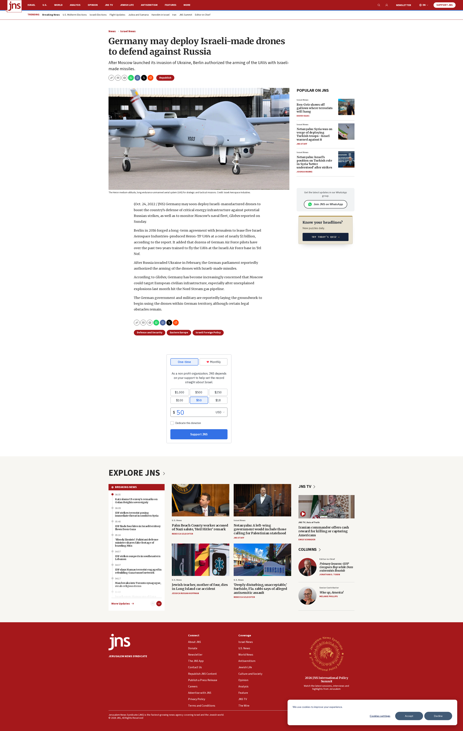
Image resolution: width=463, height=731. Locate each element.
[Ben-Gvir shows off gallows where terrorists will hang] (346, 107)
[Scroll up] (153, 603)
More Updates (120, 603)
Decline (438, 715)
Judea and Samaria (138, 15)
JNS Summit (185, 15)
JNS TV (109, 5)
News (112, 31)
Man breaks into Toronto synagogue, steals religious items (138, 584)
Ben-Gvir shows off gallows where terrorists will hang (314, 108)
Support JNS (444, 5)
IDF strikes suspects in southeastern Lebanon (137, 558)
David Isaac (303, 115)
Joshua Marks (304, 171)
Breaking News (126, 487)
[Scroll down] (159, 603)
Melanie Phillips (328, 596)
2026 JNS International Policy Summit (326, 679)
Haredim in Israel (160, 15)
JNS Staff (302, 143)
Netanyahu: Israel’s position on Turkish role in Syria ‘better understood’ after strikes (314, 162)
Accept (409, 715)
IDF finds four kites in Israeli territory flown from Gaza (138, 528)
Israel (31, 5)
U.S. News (177, 520)
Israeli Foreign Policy (208, 332)
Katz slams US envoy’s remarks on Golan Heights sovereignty (136, 501)
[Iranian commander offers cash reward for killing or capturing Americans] (326, 506)
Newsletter (403, 5)
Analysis (75, 5)
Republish (165, 78)
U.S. (45, 5)
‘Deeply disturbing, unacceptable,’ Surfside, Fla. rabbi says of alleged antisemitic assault (260, 589)
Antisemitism (149, 5)
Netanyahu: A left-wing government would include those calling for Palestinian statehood (260, 529)
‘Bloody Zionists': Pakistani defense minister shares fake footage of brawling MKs (136, 542)
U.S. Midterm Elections (75, 15)
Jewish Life (127, 5)
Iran (174, 15)
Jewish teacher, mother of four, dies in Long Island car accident (200, 587)
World (58, 5)
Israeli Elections (98, 15)
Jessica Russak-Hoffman (185, 593)
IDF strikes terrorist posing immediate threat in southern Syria (136, 514)
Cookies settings (380, 715)
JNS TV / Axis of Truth (309, 522)
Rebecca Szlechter (182, 533)
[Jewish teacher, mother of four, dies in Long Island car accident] (200, 560)
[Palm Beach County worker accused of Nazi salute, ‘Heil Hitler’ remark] (200, 500)
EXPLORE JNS (135, 473)
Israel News (128, 31)
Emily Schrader (306, 539)
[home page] (14, 6)
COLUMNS (307, 549)
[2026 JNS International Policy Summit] (326, 653)
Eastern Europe (179, 332)
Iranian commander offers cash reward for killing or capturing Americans (323, 531)
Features (170, 5)
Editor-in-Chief (202, 15)
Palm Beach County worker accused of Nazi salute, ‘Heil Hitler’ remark (200, 527)
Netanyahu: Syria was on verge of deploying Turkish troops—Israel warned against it (314, 134)
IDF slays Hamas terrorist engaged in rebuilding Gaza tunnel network (138, 571)
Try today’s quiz (326, 237)
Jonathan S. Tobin (329, 574)
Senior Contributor (329, 587)
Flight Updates (117, 15)
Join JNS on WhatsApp (328, 204)
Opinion (93, 5)
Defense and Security (149, 332)
